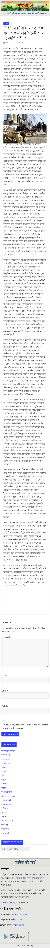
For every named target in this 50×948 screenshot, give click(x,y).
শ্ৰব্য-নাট (4, 812)
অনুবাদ (3, 788)
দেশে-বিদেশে (5, 759)
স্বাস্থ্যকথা (4, 784)
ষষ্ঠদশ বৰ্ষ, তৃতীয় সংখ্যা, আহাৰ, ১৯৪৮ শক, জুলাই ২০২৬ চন (25, 13)
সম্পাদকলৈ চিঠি (6, 792)
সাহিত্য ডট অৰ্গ (16, 919)
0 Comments (25, 43)
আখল (3, 767)
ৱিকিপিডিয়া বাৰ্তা (7, 821)
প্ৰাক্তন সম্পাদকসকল (8, 796)
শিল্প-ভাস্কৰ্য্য (5, 833)
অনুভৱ (3, 780)
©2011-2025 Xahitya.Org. (25, 946)
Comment (6, 637)
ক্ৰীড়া (3, 775)
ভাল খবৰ (4, 825)
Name (4, 675)
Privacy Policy (7, 902)
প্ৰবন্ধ (6, 23)
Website (4, 706)
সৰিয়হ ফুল (5, 829)
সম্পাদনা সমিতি (6, 800)
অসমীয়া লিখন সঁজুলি (8, 751)
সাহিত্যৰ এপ (5, 755)
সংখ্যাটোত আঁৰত (7, 804)
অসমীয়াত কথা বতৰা (19, 914)
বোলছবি (4, 771)
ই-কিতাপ (4, 808)
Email (4, 690)
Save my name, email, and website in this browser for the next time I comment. (24, 726)
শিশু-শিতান (5, 817)
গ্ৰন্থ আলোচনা (5, 763)
